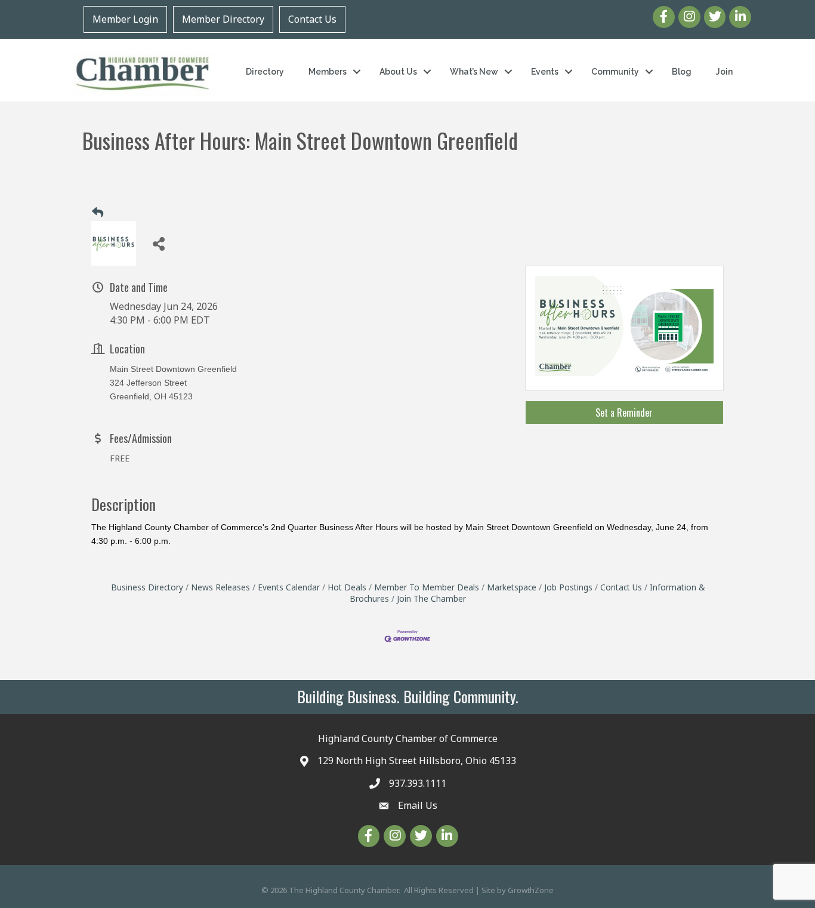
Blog (681, 71)
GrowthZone (531, 890)
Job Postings (568, 587)
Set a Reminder (624, 412)
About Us (398, 71)
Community (615, 71)
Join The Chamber (431, 598)
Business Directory (147, 587)
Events (544, 71)
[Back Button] (97, 212)
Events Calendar (289, 587)
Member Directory (223, 19)
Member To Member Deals (426, 587)
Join (724, 71)
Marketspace (511, 587)
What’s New (474, 71)
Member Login (125, 19)
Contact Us (312, 19)
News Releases (220, 587)
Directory (265, 71)
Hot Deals (347, 587)
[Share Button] (158, 243)
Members (327, 71)
